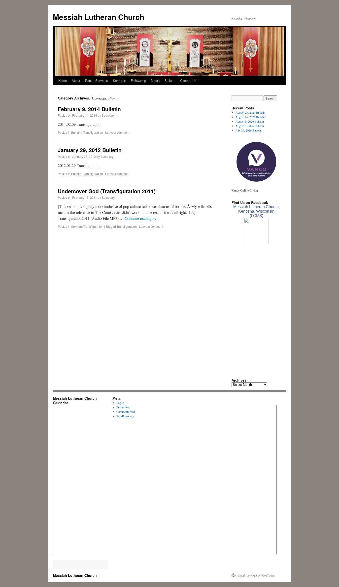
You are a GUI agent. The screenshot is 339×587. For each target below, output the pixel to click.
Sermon (76, 226)
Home (62, 80)
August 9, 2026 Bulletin (250, 121)
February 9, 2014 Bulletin (89, 109)
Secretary (108, 115)
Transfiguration (93, 132)
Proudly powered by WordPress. (256, 575)
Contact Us (188, 80)
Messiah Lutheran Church (98, 16)
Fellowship (138, 80)
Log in (120, 403)
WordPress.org (125, 416)
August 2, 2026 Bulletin (250, 126)
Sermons (119, 80)
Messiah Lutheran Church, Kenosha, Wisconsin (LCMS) (256, 211)
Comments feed (125, 412)
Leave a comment (117, 132)
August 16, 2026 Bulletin (250, 117)
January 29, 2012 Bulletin (90, 150)
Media (155, 80)
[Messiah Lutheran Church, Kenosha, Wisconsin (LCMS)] (256, 242)
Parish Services (96, 80)
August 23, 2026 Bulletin (250, 112)
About (76, 80)
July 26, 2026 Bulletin (249, 130)
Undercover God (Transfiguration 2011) (107, 191)
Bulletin (170, 80)
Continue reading (141, 218)
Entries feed (123, 407)
